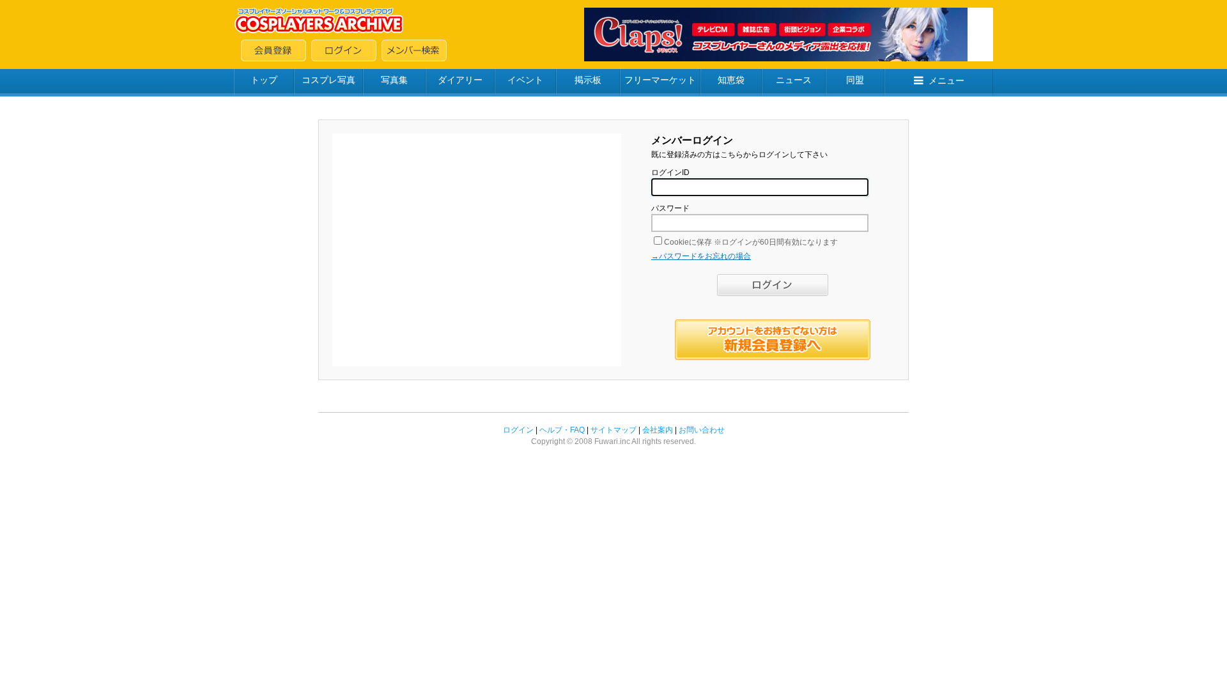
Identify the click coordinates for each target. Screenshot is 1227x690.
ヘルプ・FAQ (562, 429)
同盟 (855, 80)
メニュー (946, 80)
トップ (264, 80)
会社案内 (657, 429)
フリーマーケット (660, 80)
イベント (525, 80)
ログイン (518, 429)
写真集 (394, 80)
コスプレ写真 (328, 80)
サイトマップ (613, 429)
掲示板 (588, 80)
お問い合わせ (702, 429)
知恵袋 (731, 80)
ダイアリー (460, 80)
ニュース (794, 80)
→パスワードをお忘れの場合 (701, 256)
